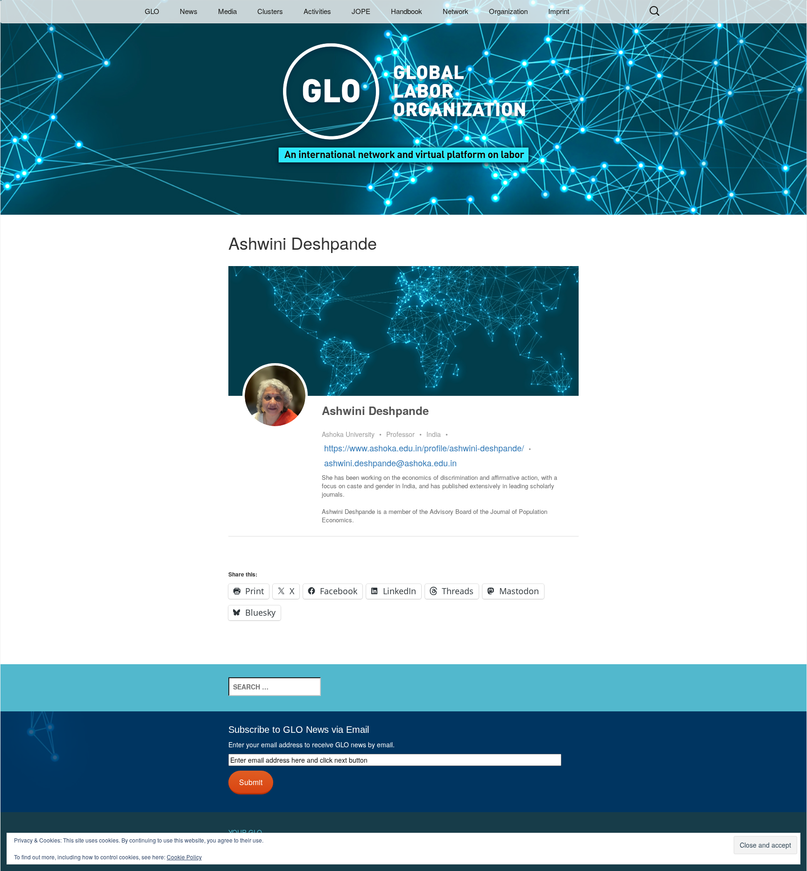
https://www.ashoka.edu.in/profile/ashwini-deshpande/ (424, 448)
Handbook (406, 11)
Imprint (558, 11)
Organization (508, 11)
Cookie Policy (184, 857)
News (189, 11)
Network (455, 11)
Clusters (270, 11)
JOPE (361, 11)
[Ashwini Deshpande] (275, 395)
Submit (250, 782)
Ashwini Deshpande (375, 410)
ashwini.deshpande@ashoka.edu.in (390, 463)
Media (227, 11)
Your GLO (245, 832)
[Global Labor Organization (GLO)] (403, 95)
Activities (317, 11)
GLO (152, 11)
